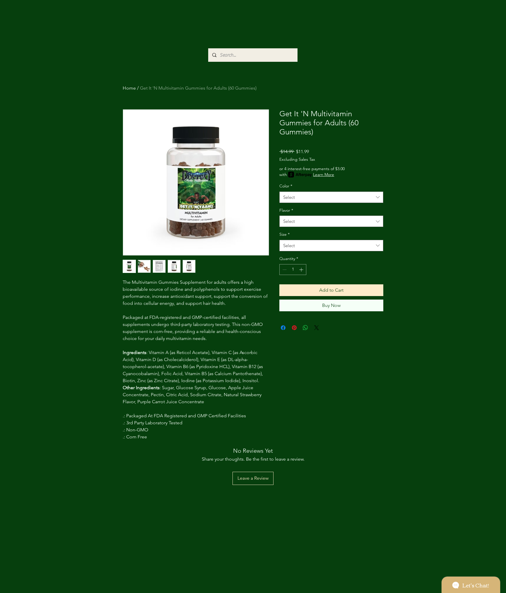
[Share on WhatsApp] (305, 327)
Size (284, 234)
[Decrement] (284, 269)
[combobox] (331, 197)
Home (129, 88)
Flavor (286, 210)
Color (285, 186)
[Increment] (301, 269)
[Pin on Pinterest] (294, 327)
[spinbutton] (293, 269)
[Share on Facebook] (283, 327)
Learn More (323, 174)
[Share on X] (316, 327)
